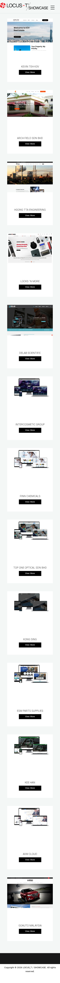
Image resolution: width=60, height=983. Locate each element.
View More (30, 72)
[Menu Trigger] (52, 7)
